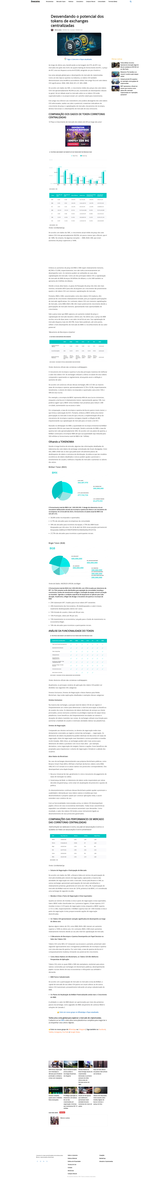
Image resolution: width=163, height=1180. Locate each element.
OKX (62, 1020)
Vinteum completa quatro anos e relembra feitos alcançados (55, 1098)
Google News (75, 1032)
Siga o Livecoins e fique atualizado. (79, 59)
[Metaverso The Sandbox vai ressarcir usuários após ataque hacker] (115, 74)
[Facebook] (37, 1161)
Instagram (58, 1032)
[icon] (130, 1)
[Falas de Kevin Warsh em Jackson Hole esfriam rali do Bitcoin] (100, 1064)
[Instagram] (40, 1161)
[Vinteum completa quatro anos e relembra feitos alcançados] (56, 1090)
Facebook (102, 1029)
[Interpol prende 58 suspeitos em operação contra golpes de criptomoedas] (115, 81)
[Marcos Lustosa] (52, 30)
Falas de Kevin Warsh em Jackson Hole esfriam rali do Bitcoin (100, 1072)
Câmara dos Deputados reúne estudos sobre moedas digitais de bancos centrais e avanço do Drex (100, 1100)
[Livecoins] (35, 1)
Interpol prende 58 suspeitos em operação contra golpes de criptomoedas (129, 81)
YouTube (65, 1032)
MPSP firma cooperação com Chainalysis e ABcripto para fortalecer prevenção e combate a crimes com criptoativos (55, 1074)
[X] (47, 1161)
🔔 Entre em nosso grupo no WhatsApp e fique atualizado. (78, 1012)
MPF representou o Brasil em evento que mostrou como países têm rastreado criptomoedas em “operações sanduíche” (129, 90)
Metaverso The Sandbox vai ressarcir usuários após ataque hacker (129, 74)
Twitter (51, 1032)
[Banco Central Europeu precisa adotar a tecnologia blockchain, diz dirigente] (71, 1064)
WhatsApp (72, 1029)
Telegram (82, 1029)
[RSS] (44, 1161)
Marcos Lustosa (58, 29)
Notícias (62, 1112)
